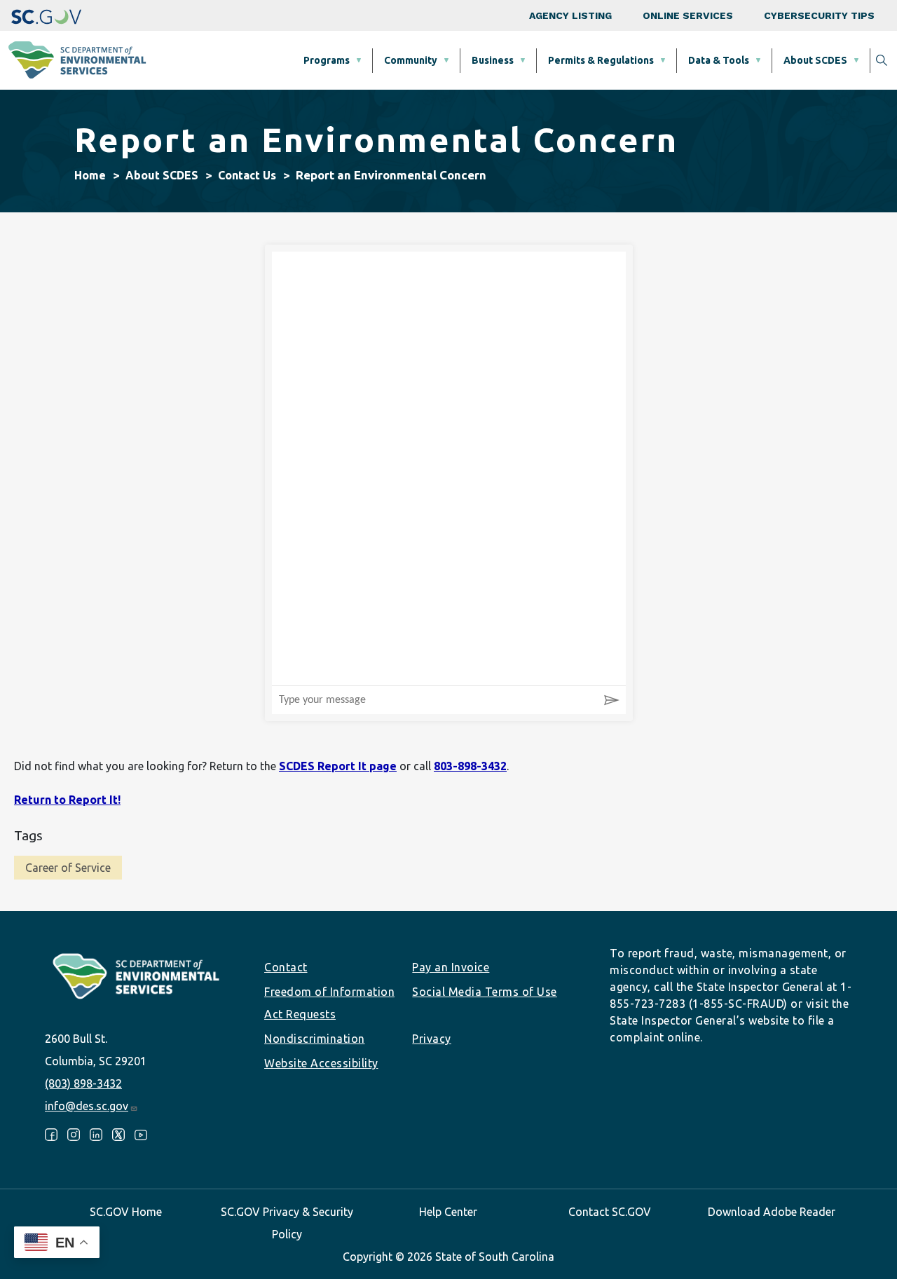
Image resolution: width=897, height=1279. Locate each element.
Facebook (51, 1134)
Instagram (73, 1134)
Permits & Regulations (601, 60)
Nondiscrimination (314, 1038)
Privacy (431, 1038)
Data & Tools (718, 60)
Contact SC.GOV (609, 1211)
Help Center (448, 1211)
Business (493, 60)
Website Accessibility (321, 1063)
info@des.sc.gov (86, 1106)
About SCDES (815, 60)
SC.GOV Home (126, 1211)
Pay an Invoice (450, 967)
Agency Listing (570, 15)
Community (410, 60)
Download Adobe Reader (771, 1211)
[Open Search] (882, 60)
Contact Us (247, 175)
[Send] (612, 700)
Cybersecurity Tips (819, 15)
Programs (326, 60)
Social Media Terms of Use (484, 991)
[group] (449, 468)
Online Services (688, 15)
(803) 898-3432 (83, 1083)
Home (90, 175)
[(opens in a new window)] (46, 15)
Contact (286, 967)
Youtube (141, 1134)
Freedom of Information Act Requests (329, 1002)
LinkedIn (96, 1134)
